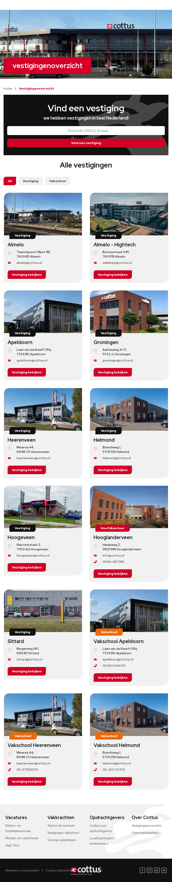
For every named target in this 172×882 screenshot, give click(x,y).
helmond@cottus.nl (117, 458)
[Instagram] (149, 870)
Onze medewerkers (145, 833)
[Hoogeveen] (43, 507)
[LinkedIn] (156, 870)
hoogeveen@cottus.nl (33, 555)
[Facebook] (142, 870)
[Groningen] (129, 311)
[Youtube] (164, 870)
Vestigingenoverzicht (146, 826)
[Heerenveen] (43, 409)
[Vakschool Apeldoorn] (129, 610)
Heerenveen (22, 440)
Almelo (16, 244)
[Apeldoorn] (43, 311)
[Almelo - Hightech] (129, 214)
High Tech (12, 845)
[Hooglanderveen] (129, 507)
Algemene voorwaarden (22, 870)
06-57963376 (27, 770)
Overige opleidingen (61, 840)
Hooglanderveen (113, 537)
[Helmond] (129, 409)
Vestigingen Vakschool (63, 833)
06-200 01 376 (114, 770)
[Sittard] (43, 610)
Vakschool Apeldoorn (119, 641)
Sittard (16, 641)
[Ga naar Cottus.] (8, 88)
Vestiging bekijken (27, 275)
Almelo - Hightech (115, 244)
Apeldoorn (20, 342)
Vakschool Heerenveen (34, 745)
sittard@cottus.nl (29, 659)
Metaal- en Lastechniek (22, 838)
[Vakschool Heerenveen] (43, 714)
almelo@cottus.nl (29, 263)
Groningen (106, 342)
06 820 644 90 (114, 666)
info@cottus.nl (113, 555)
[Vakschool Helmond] (129, 714)
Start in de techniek (61, 826)
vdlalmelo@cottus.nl (117, 263)
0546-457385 (113, 562)
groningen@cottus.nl (118, 360)
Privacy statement (89, 870)
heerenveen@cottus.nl (33, 458)
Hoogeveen (21, 537)
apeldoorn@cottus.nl (32, 360)
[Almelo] (43, 214)
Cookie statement (58, 870)
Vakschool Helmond (117, 745)
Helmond (104, 440)
